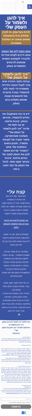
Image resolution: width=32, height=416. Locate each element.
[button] (29, 6)
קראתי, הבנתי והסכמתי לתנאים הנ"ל (19, 402)
